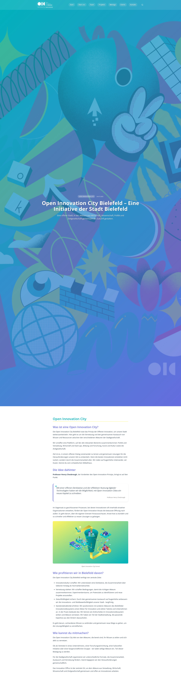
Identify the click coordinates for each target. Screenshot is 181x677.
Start (72, 5)
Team (92, 5)
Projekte (102, 5)
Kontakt (133, 5)
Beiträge (113, 5)
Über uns (81, 5)
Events (123, 5)
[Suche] (142, 4)
